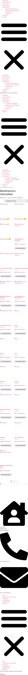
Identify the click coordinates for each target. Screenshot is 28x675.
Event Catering (6, 2)
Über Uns (5, 15)
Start (1, 187)
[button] (14, 46)
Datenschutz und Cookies (9, 597)
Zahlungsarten (6, 601)
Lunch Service (6, 5)
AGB (4, 595)
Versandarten (6, 600)
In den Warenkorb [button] (20, 248)
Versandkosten (21, 244)
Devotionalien (9, 12)
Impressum (5, 598)
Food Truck (5, 4)
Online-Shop (6, 7)
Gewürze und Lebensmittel (12, 10)
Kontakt (5, 17)
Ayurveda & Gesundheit (11, 9)
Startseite (5, 0)
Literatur (7, 13)
